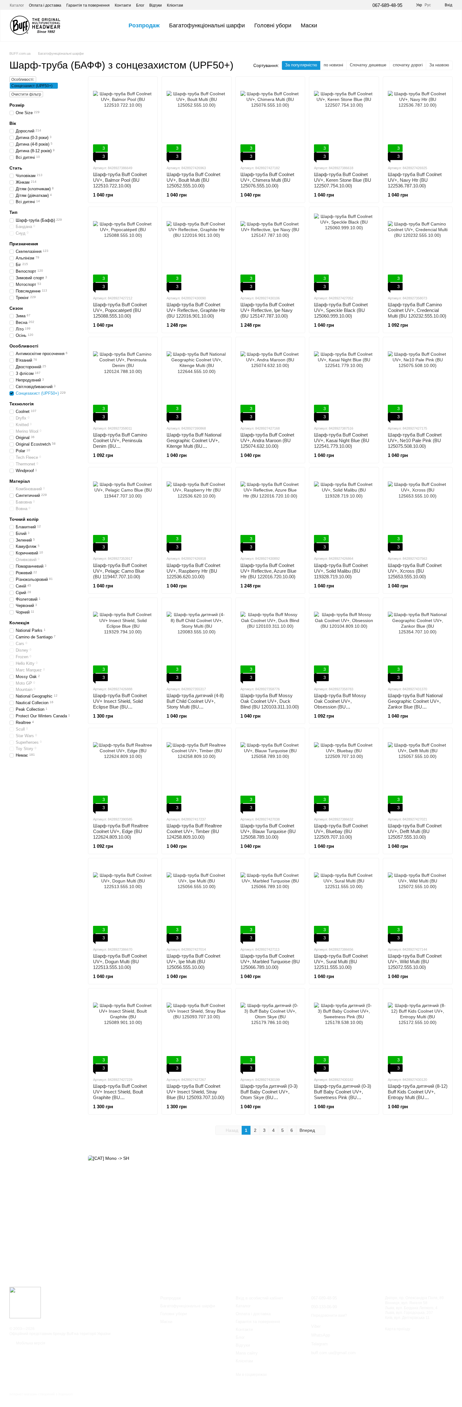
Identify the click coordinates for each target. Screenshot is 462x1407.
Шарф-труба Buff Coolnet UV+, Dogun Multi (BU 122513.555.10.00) (120, 961)
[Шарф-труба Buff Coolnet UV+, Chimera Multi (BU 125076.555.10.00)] (270, 120)
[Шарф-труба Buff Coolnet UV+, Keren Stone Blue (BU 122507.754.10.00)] (344, 120)
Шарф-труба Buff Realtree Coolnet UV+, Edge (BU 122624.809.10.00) (120, 831)
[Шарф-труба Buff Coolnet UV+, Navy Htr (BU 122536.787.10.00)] (418, 120)
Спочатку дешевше (368, 65)
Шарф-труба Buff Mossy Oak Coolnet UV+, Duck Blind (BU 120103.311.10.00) (269, 701)
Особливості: (22, 79)
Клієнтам (175, 5)
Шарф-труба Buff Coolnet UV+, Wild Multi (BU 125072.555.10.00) (415, 961)
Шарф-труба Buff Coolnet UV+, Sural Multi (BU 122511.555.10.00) (341, 961)
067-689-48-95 (387, 5)
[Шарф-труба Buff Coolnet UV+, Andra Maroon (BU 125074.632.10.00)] (270, 381)
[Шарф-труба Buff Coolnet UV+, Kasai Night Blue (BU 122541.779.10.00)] (344, 381)
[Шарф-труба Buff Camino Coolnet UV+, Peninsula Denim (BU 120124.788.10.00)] (123, 381)
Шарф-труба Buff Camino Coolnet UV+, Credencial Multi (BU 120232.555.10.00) (417, 310)
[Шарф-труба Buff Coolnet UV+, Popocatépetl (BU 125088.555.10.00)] (123, 251)
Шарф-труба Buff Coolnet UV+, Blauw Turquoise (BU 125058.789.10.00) (268, 831)
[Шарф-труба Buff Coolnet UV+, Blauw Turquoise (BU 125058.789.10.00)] (270, 772)
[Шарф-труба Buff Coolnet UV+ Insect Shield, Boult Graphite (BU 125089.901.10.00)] (123, 1032)
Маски (309, 25)
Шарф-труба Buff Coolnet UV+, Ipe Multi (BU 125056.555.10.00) (193, 961)
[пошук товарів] (333, 25)
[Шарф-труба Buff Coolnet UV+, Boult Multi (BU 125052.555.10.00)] (196, 120)
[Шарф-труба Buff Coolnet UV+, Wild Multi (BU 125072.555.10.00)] (418, 902)
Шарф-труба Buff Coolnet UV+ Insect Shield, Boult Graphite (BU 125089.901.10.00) (120, 1094)
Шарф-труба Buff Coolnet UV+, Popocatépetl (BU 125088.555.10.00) (120, 310)
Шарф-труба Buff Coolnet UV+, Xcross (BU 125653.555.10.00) (415, 571)
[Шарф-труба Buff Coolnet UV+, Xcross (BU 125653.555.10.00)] (418, 511)
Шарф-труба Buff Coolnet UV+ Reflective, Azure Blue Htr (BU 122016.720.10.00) (268, 571)
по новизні (333, 65)
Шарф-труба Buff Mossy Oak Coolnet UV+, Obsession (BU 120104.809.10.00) (340, 704)
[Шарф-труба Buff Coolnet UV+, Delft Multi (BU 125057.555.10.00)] (418, 772)
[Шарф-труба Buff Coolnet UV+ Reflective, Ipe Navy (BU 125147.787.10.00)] (270, 251)
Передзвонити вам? (329, 1315)
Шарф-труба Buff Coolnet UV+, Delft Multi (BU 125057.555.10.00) (415, 831)
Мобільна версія (30, 1343)
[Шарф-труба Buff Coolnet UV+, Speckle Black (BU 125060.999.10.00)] (344, 251)
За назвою (439, 65)
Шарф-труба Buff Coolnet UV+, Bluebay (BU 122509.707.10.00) (341, 831)
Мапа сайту (247, 1353)
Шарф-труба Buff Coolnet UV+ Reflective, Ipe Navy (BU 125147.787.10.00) (267, 310)
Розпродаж (144, 25)
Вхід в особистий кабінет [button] (259, 1298)
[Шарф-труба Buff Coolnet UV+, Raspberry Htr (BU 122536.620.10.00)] (196, 511)
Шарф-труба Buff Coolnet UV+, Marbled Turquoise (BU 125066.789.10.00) (270, 961)
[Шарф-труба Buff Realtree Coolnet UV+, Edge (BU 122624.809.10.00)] (123, 772)
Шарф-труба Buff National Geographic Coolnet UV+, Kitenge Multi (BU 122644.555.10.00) (194, 443)
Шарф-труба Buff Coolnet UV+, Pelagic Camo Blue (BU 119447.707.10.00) (120, 571)
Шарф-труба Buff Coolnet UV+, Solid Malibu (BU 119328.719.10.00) (341, 571)
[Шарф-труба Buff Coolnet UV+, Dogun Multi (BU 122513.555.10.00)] (123, 902)
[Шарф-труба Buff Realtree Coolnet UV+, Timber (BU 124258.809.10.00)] (196, 772)
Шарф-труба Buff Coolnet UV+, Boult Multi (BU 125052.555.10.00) (193, 180)
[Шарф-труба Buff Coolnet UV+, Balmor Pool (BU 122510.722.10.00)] (123, 120)
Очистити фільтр (26, 94)
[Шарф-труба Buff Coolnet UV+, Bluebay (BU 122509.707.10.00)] (344, 772)
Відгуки (155, 5)
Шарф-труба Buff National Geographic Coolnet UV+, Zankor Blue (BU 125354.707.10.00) (415, 704)
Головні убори (272, 25)
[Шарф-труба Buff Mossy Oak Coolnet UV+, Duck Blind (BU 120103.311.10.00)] (270, 642)
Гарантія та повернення (88, 5)
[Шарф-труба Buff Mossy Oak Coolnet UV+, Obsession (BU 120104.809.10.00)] (344, 642)
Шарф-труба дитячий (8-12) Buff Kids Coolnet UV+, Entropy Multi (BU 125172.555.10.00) (418, 1094)
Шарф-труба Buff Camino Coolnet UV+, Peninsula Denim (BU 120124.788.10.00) (120, 443)
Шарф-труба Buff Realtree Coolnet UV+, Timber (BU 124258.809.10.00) (194, 831)
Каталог (17, 5)
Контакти (123, 5)
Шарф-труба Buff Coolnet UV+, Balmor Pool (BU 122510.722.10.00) (120, 180)
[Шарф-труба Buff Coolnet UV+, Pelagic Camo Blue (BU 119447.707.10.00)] (123, 511)
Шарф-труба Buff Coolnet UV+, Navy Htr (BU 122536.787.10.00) (415, 180)
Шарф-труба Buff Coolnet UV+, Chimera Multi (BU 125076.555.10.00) (267, 180)
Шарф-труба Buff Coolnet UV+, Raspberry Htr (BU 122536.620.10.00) (193, 571)
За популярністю (301, 65)
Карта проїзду (397, 1329)
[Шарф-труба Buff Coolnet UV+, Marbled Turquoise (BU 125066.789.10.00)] (270, 902)
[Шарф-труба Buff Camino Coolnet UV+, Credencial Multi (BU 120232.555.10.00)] (418, 251)
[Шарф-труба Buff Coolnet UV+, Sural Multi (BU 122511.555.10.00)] (344, 902)
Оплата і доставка (45, 5)
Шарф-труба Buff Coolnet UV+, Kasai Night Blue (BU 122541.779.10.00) (341, 440)
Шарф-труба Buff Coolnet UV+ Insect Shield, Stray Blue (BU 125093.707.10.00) (195, 1091)
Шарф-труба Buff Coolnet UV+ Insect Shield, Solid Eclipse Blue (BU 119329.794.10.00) (120, 704)
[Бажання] (415, 25)
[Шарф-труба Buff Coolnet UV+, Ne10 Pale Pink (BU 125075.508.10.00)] (418, 381)
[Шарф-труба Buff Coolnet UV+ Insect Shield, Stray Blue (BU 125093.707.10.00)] (196, 1032)
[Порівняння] (431, 25)
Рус (428, 5)
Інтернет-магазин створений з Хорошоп (41, 1394)
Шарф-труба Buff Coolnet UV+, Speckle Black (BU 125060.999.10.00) (341, 310)
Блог (140, 5)
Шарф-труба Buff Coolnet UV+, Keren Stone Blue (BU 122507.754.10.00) (342, 180)
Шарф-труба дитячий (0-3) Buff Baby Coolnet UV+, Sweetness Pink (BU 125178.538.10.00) (342, 1094)
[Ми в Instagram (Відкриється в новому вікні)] (199, 5)
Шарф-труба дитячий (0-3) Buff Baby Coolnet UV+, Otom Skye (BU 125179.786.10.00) (269, 1094)
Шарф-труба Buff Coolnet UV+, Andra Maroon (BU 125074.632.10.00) (267, 440)
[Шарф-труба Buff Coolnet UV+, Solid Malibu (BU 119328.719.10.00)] (344, 511)
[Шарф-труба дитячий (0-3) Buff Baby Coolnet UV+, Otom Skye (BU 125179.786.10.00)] (270, 1032)
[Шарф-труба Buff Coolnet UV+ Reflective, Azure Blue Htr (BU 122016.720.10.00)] (270, 511)
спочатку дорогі (408, 65)
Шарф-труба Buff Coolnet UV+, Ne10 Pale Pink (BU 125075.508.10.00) (415, 440)
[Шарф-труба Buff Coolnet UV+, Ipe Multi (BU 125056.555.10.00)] (196, 902)
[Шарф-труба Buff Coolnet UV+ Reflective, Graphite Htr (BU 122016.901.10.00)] (196, 251)
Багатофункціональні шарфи (207, 25)
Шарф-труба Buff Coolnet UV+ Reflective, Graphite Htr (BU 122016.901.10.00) (196, 310)
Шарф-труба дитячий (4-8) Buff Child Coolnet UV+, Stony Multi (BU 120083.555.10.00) (195, 704)
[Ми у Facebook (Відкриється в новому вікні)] (191, 5)
